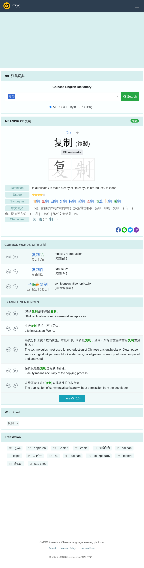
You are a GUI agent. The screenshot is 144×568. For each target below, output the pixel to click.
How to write (73, 152)
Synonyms (17, 201)
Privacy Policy (67, 547)
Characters (17, 219)
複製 (82, 144)
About (52, 547)
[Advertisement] (72, 40)
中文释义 (17, 208)
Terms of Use (87, 547)
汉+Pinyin (69, 107)
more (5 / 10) (72, 398)
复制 (11, 423)
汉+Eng (87, 107)
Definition (17, 188)
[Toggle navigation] (136, 5)
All (54, 107)
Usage (17, 194)
